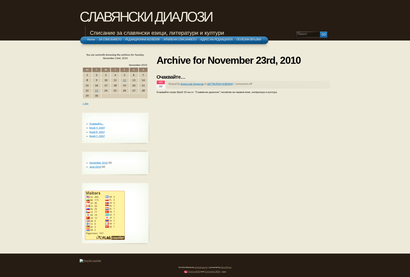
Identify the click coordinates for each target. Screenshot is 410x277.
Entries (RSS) (194, 272)
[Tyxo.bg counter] (90, 260)
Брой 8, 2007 (97, 132)
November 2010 (98, 162)
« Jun (85, 103)
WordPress (226, 267)
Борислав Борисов (192, 84)
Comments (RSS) (212, 272)
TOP (224, 272)
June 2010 (95, 166)
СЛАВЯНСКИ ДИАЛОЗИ (146, 17)
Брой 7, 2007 (97, 136)
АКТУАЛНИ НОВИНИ (220, 84)
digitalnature (201, 267)
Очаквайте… (171, 77)
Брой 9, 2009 (97, 127)
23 (96, 90)
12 (124, 80)
